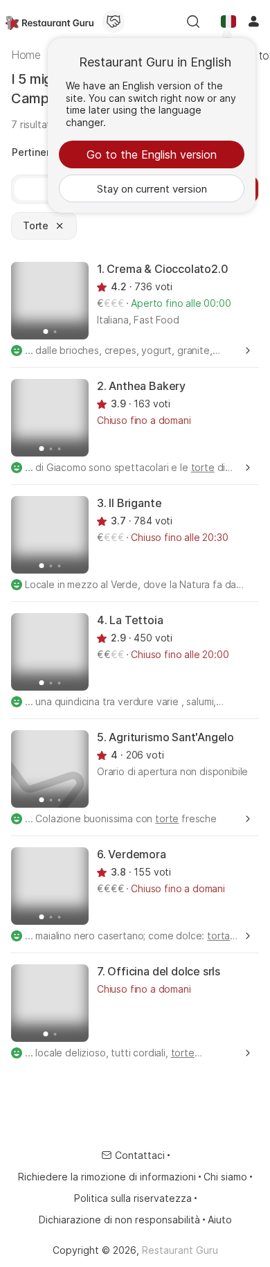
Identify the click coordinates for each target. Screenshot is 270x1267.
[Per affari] (113, 21)
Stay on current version (152, 188)
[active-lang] (228, 21)
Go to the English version (152, 154)
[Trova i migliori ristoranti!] (49, 21)
